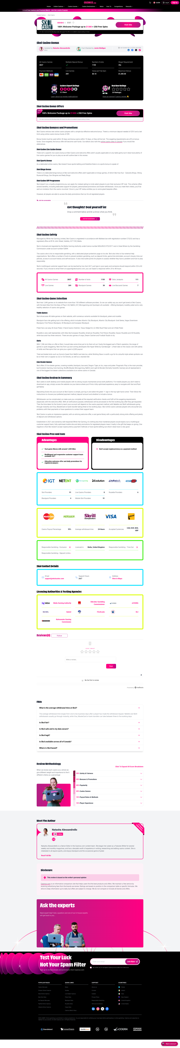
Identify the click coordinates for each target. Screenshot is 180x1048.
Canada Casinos (41, 15)
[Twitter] (136, 50)
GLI (137, 612)
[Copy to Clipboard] (140, 50)
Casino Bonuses (42, 987)
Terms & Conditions (97, 1004)
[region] (90, 661)
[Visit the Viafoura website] (138, 687)
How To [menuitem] (108, 6)
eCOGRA (135, 603)
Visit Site (128, 25)
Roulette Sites (69, 1004)
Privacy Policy (95, 997)
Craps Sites (68, 1007)
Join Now (131, 961)
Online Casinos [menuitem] (58, 6)
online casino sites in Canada (111, 142)
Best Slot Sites (42, 997)
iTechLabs (101, 612)
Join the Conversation (89, 219)
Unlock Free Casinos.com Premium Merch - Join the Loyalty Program (32, 10)
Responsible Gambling (98, 1000)
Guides (67, 990)
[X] (102, 1008)
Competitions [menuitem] (118, 6)
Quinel (68, 612)
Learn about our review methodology (64, 97)
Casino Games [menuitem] (72, 6)
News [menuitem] (101, 6)
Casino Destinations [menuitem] (88, 6)
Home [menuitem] (49, 6)
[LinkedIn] (129, 50)
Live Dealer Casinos (70, 994)
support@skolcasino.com (54, 579)
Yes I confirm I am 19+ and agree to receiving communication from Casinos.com (110, 967)
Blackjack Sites (69, 1000)
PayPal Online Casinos (44, 1004)
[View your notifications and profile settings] (141, 675)
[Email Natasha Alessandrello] (53, 839)
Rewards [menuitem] (128, 6)
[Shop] (150, 2)
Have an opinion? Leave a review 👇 (116, 97)
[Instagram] (98, 1008)
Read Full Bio (46, 856)
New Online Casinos (43, 994)
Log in (87, 648)
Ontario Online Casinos (44, 990)
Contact (94, 990)
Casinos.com (45, 884)
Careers (94, 994)
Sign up (92, 648)
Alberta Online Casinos (44, 1007)
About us (94, 987)
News (66, 987)
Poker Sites (68, 997)
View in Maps (117, 579)
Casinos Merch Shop (70, 1010)
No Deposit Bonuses (44, 1000)
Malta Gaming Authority (62, 603)
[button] (82, 651)
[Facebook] (132, 50)
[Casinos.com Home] (90, 2)
